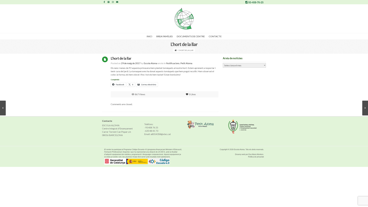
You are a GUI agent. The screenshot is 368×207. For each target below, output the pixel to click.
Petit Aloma (186, 63)
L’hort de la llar (121, 58)
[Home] (176, 50)
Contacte (215, 36)
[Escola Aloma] (184, 18)
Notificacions (173, 63)
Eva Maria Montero (256, 154)
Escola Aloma (239, 149)
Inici (149, 36)
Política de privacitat (256, 157)
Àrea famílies (164, 36)
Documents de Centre (191, 36)
